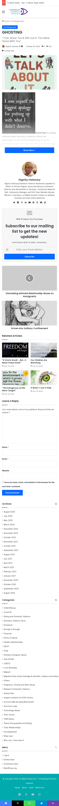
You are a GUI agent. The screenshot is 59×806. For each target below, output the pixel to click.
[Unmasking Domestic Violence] (18, 12)
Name (5, 447)
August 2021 (9, 554)
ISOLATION (9, 659)
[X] (21, 202)
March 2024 (9, 524)
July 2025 (8, 516)
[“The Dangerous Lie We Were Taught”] (15, 377)
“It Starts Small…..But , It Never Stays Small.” (26, 3)
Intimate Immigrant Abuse (15, 655)
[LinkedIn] (25, 202)
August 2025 (9, 512)
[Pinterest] (33, 202)
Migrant (7, 672)
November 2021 (11, 542)
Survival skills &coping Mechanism (19, 702)
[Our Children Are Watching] (44, 350)
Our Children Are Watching (39, 361)
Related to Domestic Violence (17, 689)
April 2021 (8, 563)
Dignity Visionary (12, 46)
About (24, 787)
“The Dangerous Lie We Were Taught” (13, 389)
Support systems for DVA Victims (18, 697)
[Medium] (41, 202)
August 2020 (9, 593)
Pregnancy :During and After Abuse (19, 685)
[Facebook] (18, 202)
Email (5, 459)
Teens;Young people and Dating (18, 723)
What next (8, 736)
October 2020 (10, 584)
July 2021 (8, 559)
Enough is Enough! (12, 629)
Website (5, 470)
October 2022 (10, 537)
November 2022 (11, 533)
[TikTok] (45, 202)
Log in (6, 755)
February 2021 (10, 571)
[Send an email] (22, 46)
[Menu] (3, 13)
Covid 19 (7, 612)
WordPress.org (10, 768)
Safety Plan (9, 693)
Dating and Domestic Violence (17, 616)
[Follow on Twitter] (20, 46)
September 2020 (11, 589)
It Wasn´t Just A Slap (41, 387)
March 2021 (9, 567)
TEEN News (9, 719)
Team (31, 787)
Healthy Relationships (13, 642)
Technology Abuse (12, 710)
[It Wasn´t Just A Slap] (44, 377)
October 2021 (10, 546)
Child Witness (10, 608)
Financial (8, 633)
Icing (6, 651)
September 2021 (11, 550)
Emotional (8, 625)
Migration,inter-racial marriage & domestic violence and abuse (31, 676)
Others (7, 680)
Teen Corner (9, 715)
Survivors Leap (10, 706)
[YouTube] (29, 202)
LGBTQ (7, 663)
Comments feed (11, 764)
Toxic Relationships (12, 727)
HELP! (6, 646)
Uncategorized (17, 21)
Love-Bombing (10, 668)
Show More (28, 150)
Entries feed (9, 759)
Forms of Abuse (10, 638)
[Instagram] (37, 202)
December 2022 (11, 529)
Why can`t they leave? (14, 740)
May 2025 (8, 520)
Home (6, 21)
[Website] (14, 202)
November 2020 (11, 580)
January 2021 (10, 576)
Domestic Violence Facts (15, 621)
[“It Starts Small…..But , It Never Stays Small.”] (15, 350)
